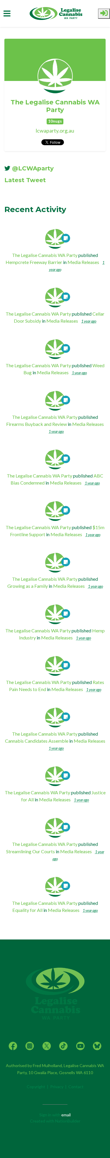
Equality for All (27, 910)
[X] (46, 1045)
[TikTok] (63, 1045)
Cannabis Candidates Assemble (36, 741)
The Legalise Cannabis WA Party (55, 106)
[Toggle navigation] (7, 14)
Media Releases (83, 262)
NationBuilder (67, 1120)
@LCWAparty (33, 168)
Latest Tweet (25, 180)
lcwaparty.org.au (55, 130)
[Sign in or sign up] (104, 14)
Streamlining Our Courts (30, 851)
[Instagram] (29, 1045)
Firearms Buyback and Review (36, 424)
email (66, 1114)
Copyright (36, 1086)
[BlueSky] (97, 1045)
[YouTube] (80, 1045)
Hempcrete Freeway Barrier (34, 262)
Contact (76, 1086)
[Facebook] (13, 1045)
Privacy (56, 1086)
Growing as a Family (27, 586)
